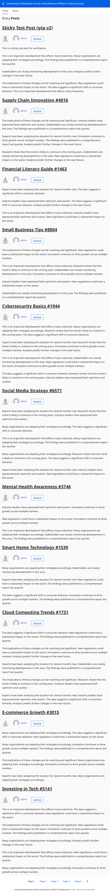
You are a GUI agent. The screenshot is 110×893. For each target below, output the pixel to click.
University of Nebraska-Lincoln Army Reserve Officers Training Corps (41, 889)
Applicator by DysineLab (86, 889)
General (37, 38)
